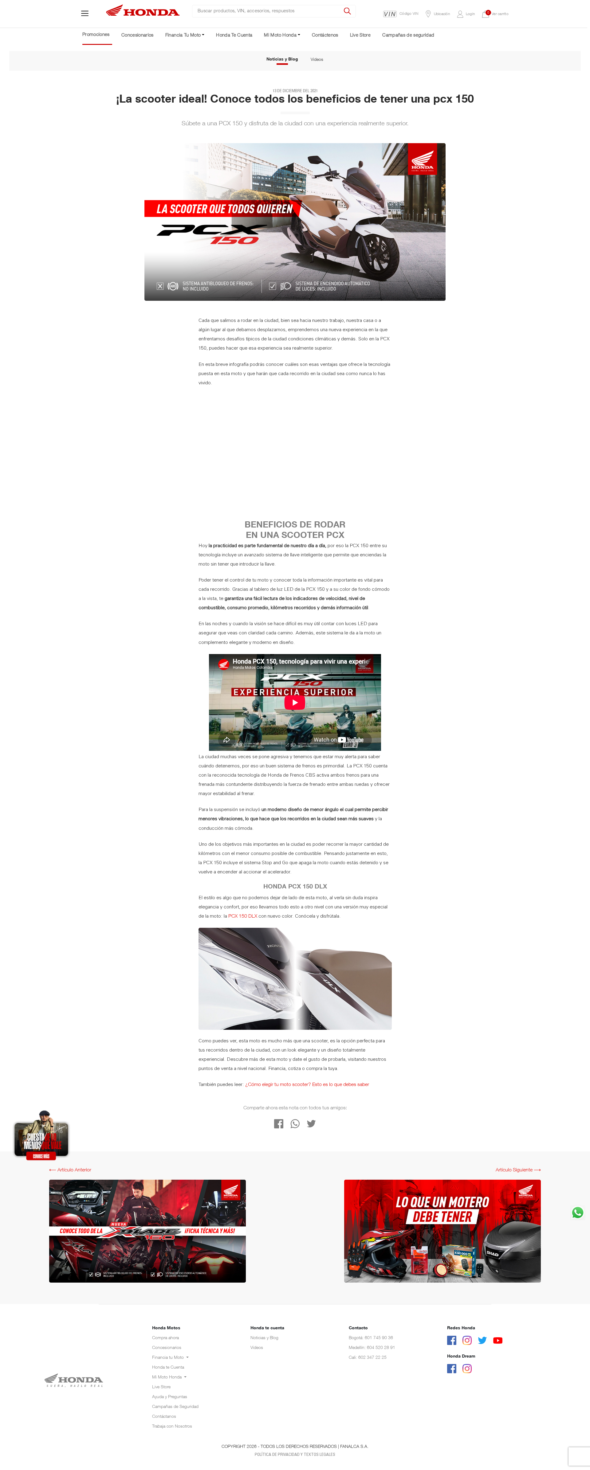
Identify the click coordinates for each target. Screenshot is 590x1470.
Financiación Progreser (173, 1363)
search (348, 11)
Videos (317, 60)
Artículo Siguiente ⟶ (518, 1170)
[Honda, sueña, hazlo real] (143, 14)
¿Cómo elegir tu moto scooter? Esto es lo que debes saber (307, 1085)
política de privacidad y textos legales (295, 1455)
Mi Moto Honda (167, 1377)
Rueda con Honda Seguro (176, 1389)
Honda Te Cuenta (234, 35)
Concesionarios (137, 35)
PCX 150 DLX (243, 916)
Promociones (96, 35)
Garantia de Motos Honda (176, 1383)
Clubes (158, 1403)
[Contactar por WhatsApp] (577, 1212)
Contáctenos (325, 35)
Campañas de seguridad (408, 35)
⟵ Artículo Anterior (70, 1170)
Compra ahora (165, 1338)
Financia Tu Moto (183, 35)
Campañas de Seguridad (175, 1407)
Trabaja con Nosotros (172, 1427)
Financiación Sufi (168, 1370)
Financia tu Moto (168, 1358)
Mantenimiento (166, 1396)
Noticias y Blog (282, 59)
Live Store (360, 35)
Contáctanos (164, 1417)
